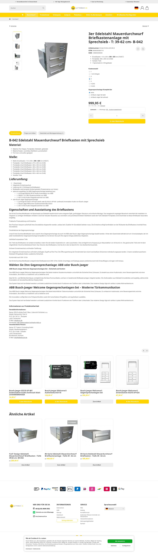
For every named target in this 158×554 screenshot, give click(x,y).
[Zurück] (143, 350)
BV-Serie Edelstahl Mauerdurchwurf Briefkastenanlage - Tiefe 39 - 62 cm (61, 455)
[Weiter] (147, 350)
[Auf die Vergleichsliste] (143, 49)
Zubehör (109, 15)
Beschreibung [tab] (15, 133)
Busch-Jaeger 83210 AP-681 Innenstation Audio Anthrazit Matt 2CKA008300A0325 (24, 393)
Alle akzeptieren (120, 541)
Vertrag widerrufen (67, 520)
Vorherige (13, 26)
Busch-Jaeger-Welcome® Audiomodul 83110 (56, 392)
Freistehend (44, 15)
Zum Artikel (97, 401)
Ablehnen (113, 546)
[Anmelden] (142, 8)
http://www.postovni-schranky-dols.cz (29, 322)
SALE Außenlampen (94, 15)
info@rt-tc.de (18, 320)
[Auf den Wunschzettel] (138, 49)
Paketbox (77, 15)
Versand (102, 106)
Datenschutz (36, 549)
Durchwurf (31, 15)
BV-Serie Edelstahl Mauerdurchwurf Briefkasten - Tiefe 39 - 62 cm (96, 455)
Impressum (29, 549)
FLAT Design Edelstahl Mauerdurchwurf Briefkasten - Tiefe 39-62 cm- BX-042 (25, 456)
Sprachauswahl (110, 505)
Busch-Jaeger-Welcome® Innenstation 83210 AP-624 (127, 392)
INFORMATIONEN (64, 505)
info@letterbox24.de (20, 338)
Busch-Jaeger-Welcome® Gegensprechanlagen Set (91, 392)
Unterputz (57, 15)
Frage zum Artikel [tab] (30, 133)
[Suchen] (43, 8)
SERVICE (83, 505)
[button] (17, 36)
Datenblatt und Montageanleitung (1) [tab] (51, 133)
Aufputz (67, 15)
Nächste (144, 26)
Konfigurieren (126, 546)
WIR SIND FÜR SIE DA (41, 505)
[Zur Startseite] (79, 8)
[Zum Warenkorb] (147, 8)
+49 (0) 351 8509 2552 (42, 509)
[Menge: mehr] (142, 115)
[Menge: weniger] (91, 115)
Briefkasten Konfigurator (126, 15)
